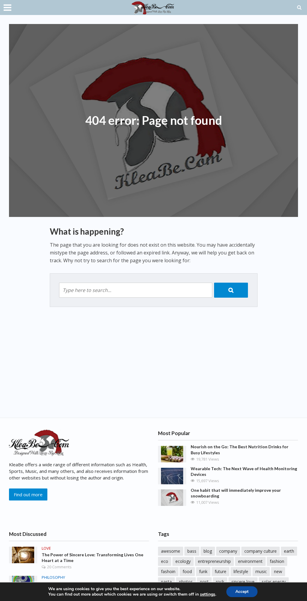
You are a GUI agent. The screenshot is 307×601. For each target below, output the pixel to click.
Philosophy (53, 577)
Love (46, 548)
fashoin (168, 571)
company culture (260, 551)
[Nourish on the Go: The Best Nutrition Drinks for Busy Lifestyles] (172, 454)
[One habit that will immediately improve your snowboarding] (172, 497)
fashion (277, 561)
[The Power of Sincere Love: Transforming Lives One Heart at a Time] (23, 554)
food (187, 571)
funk (203, 571)
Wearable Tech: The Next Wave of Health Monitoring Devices (244, 471)
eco (164, 561)
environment (250, 561)
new (278, 571)
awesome (170, 551)
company (228, 551)
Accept (242, 591)
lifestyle (241, 571)
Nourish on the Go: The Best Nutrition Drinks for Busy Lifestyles (239, 449)
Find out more (28, 494)
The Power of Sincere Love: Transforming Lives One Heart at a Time (92, 557)
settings (207, 594)
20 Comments (59, 566)
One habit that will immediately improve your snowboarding (236, 493)
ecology (183, 561)
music (261, 571)
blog (208, 551)
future (220, 571)
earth (289, 551)
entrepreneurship (214, 561)
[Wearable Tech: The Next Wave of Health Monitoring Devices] (172, 475)
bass (191, 551)
